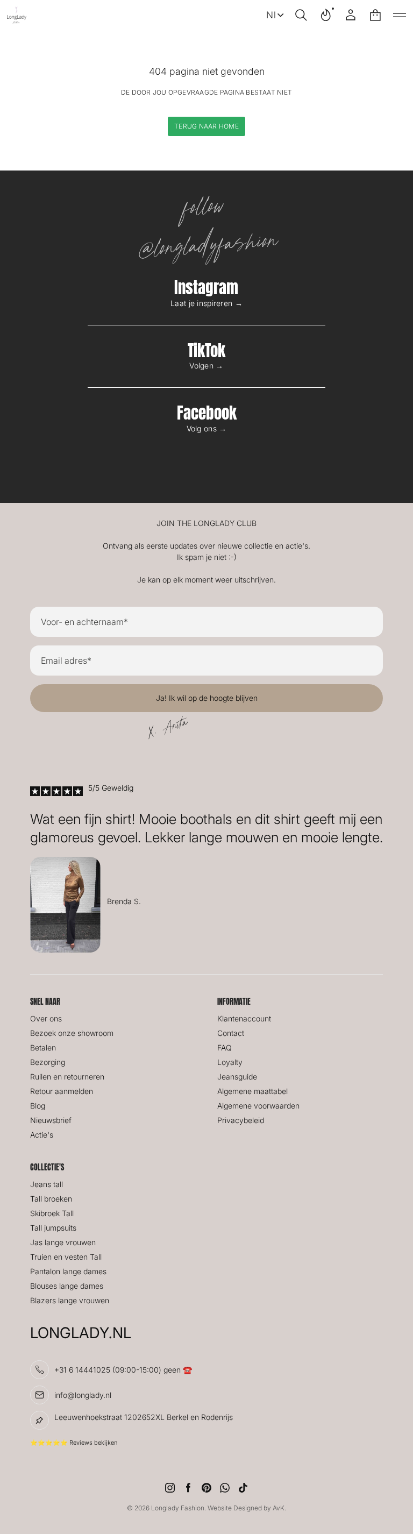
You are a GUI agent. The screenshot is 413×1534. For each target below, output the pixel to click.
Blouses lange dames (66, 1285)
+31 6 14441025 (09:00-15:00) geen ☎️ (123, 1369)
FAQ (224, 1047)
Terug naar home (206, 126)
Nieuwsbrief (51, 1120)
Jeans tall (46, 1184)
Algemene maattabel (252, 1091)
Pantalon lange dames (68, 1271)
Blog (37, 1105)
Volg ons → (207, 428)
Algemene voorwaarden (258, 1105)
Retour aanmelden (61, 1091)
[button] (301, 15)
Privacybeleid (240, 1120)
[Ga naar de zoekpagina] (301, 15)
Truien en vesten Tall (66, 1256)
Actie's (41, 1134)
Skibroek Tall (52, 1213)
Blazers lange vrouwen (69, 1300)
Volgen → (206, 365)
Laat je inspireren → (206, 303)
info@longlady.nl (82, 1395)
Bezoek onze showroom (71, 1033)
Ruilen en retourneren (67, 1076)
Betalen (43, 1047)
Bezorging (47, 1062)
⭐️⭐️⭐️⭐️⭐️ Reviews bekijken (73, 1442)
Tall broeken (51, 1198)
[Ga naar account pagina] (350, 15)
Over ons (46, 1018)
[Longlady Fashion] (16, 15)
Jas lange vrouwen (63, 1242)
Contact (230, 1033)
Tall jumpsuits (53, 1227)
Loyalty (230, 1062)
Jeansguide (237, 1076)
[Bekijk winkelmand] (375, 15)
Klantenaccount (244, 1018)
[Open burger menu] (399, 15)
